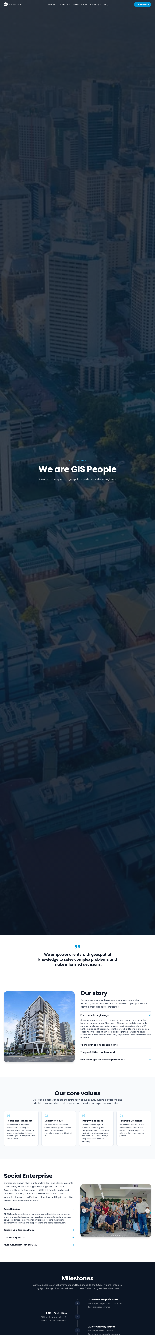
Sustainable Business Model (19, 1229)
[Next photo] (147, 1210)
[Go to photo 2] (113, 1235)
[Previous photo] (84, 1210)
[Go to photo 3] (115, 1235)
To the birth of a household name (99, 1044)
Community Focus (14, 1237)
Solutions (64, 4)
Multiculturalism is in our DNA (20, 1244)
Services (51, 4)
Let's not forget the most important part (102, 1059)
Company (94, 4)
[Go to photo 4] (117, 1235)
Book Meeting (142, 4)
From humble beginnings (94, 1015)
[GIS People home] (13, 4)
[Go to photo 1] (111, 1235)
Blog (106, 4)
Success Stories (80, 4)
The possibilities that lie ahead (97, 1052)
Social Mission (12, 1209)
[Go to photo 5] (119, 1235)
